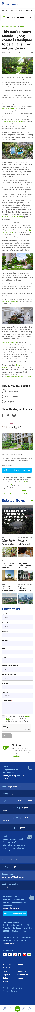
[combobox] (18, 617)
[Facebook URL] (5, 954)
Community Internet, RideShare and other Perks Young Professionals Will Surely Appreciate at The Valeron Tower (25, 542)
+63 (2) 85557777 (25, 801)
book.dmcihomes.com (11, 908)
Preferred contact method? (10, 665)
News (20, 10)
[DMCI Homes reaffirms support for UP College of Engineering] (25, 575)
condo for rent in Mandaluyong (12, 121)
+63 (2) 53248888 (14, 787)
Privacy (5, 971)
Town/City (5, 692)
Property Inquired (7, 623)
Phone (4, 657)
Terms (20, 968)
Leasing (20, 964)
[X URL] (10, 954)
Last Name (5, 640)
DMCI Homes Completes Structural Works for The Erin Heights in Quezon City (9, 589)
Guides (5, 981)
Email (4, 648)
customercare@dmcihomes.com (14, 877)
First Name (5, 631)
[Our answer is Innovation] (17, 441)
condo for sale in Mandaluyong (12, 217)
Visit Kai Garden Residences (15, 470)
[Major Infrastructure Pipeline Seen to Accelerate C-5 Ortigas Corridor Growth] (25, 598)
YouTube (29, 377)
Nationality (5, 683)
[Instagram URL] (15, 954)
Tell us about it (7, 700)
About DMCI (7, 964)
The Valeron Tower (23, 537)
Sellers (5, 978)
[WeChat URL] (29, 954)
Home (7, 10)
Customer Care (23, 974)
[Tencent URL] (19, 954)
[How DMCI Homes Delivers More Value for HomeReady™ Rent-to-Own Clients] (9, 575)
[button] (7, 735)
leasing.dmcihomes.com (15, 484)
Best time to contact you (9, 674)
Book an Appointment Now (15, 913)
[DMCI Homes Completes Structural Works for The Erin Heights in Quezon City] (9, 598)
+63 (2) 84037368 (15, 794)
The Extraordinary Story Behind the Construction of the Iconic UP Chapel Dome (16, 517)
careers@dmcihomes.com (11, 887)
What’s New (7, 968)
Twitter (13, 377)
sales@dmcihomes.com (16, 860)
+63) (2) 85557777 (22, 828)
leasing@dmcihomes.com (18, 867)
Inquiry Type (6, 614)
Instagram (19, 377)
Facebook (7, 377)
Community (22, 971)
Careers (20, 978)
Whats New (14, 10)
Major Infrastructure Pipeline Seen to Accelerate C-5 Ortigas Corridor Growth (24, 589)
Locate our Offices (8, 944)
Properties (7, 974)
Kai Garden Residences (9, 27)
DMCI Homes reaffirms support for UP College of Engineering (25, 565)
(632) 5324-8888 (22, 482)
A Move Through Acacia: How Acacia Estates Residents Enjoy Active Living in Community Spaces (8, 542)
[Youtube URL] (24, 954)
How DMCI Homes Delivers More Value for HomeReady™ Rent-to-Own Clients (9, 565)
